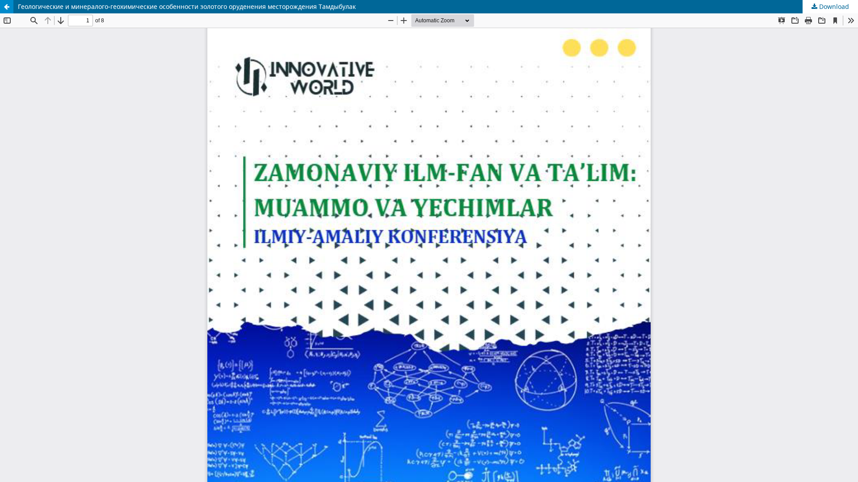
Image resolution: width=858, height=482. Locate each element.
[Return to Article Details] (6, 6)
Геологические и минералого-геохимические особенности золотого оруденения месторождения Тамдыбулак (187, 6)
